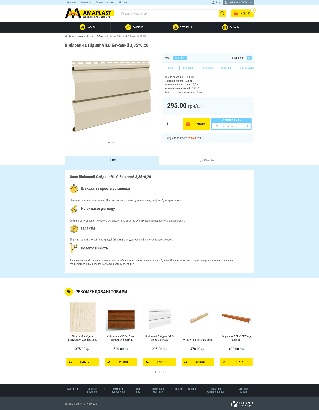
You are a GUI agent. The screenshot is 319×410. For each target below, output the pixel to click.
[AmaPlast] (89, 13)
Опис (112, 160)
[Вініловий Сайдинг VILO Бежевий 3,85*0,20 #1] (110, 96)
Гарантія (178, 388)
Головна (71, 2)
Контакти (86, 2)
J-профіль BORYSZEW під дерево (236, 338)
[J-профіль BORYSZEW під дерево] (236, 319)
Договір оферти (243, 390)
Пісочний (226, 67)
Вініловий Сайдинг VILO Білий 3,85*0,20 (159, 338)
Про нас (123, 2)
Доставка (207, 160)
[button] (109, 142)
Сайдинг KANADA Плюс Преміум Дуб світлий (121, 338)
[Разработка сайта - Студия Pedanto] (242, 404)
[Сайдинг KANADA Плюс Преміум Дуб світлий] (121, 319)
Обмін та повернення (118, 390)
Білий (171, 67)
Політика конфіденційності (216, 390)
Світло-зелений (248, 67)
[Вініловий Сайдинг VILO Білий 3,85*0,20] (159, 319)
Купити (200, 124)
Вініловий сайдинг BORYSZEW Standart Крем (83, 338)
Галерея (192, 388)
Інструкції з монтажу (158, 390)
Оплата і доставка (105, 2)
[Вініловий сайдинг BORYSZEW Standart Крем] (82, 319)
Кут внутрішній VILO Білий (198, 339)
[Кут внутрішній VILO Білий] (198, 319)
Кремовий (207, 67)
